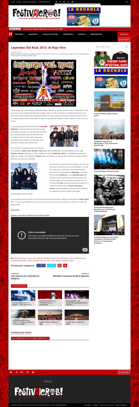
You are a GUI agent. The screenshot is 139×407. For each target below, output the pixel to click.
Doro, (28, 54)
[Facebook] (60, 2)
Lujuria (29, 261)
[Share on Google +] (60, 266)
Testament (65, 261)
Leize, (57, 54)
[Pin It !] (65, 266)
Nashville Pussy (38, 261)
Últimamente (15, 29)
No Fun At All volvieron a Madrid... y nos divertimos (22, 304)
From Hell (59, 258)
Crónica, (25, 54)
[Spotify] (72, 2)
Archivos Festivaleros (44, 2)
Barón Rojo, (19, 54)
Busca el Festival (51, 34)
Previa (53, 261)
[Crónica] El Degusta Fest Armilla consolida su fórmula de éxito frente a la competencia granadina (106, 240)
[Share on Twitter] (51, 266)
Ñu (45, 261)
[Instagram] (68, 2)
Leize (71, 258)
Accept (15, 258)
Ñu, (15, 56)
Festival (52, 258)
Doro (34, 258)
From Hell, (48, 54)
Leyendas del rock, (63, 54)
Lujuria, (82, 54)
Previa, (21, 56)
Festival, (43, 54)
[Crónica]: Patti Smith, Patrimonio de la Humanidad (47, 303)
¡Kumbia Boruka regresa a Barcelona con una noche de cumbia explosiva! (104, 209)
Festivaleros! (14, 405)
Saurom (58, 261)
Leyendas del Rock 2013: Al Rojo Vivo (38, 47)
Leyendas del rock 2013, (74, 54)
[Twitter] (56, 2)
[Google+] (64, 2)
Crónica (29, 258)
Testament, (30, 56)
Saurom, (25, 56)
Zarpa (71, 261)
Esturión (47, 258)
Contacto (18, 2)
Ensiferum (40, 258)
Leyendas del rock (79, 258)
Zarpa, (34, 56)
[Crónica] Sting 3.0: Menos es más (106, 171)
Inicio (13, 2)
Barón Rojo (22, 258)
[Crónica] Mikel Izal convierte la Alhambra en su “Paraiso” (76, 303)
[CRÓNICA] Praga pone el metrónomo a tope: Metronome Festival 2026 (49, 29)
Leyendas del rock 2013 (19, 261)
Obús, (17, 56)
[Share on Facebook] (41, 266)
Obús (48, 261)
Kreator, (53, 54)
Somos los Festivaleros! (30, 2)
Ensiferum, (33, 54)
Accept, (14, 54)
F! (10, 34)
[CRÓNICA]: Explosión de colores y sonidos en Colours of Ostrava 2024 (23, 322)
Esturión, (38, 54)
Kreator (65, 258)
